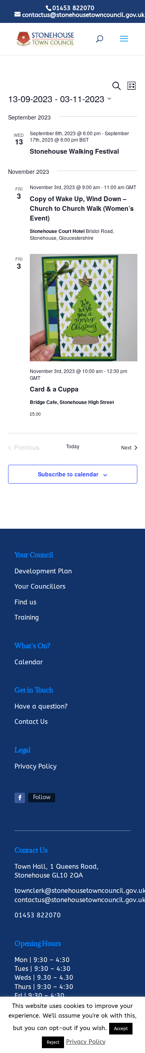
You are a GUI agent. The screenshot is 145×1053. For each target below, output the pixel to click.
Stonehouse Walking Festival (74, 151)
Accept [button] (121, 1028)
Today (72, 446)
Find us (25, 602)
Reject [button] (53, 1042)
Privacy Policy (35, 766)
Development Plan (43, 571)
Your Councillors (39, 586)
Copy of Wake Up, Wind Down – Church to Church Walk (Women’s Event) (82, 208)
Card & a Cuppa (54, 389)
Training (26, 617)
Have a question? (41, 706)
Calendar (28, 662)
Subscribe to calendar (68, 474)
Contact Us (31, 721)
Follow (41, 797)
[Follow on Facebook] (19, 798)
